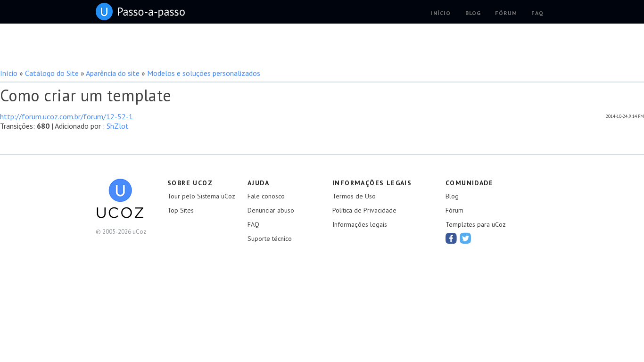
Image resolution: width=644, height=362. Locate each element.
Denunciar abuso (271, 210)
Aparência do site (113, 73)
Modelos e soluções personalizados (203, 73)
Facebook (451, 238)
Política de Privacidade (364, 210)
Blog (452, 196)
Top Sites (180, 210)
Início (8, 73)
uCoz (140, 12)
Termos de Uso (354, 196)
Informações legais (359, 224)
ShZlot (118, 126)
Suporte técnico (270, 238)
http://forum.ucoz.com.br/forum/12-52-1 (66, 116)
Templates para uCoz (476, 224)
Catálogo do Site (52, 73)
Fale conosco (266, 196)
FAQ (253, 224)
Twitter (465, 238)
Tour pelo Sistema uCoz (201, 196)
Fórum (454, 210)
